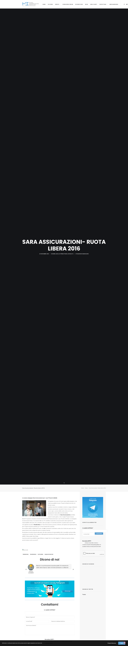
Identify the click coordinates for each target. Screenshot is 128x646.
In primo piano (63, 253)
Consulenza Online (67, 4)
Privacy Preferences (112, 643)
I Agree (121, 643)
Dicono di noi (79, 4)
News (54, 253)
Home (44, 4)
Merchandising (114, 4)
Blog (86, 4)
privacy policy (96, 544)
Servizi (57, 4)
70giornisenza (33, 554)
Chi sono (50, 4)
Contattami (102, 4)
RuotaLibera (40, 554)
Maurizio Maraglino (83, 253)
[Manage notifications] (124, 643)
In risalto (70, 253)
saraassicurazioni (49, 554)
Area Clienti (93, 4)
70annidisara (25, 554)
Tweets (84, 594)
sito (44, 528)
